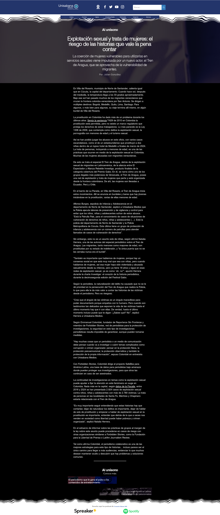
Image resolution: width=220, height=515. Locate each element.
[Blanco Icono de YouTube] (116, 7)
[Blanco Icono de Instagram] (122, 7)
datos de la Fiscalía (125, 386)
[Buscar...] (164, 7)
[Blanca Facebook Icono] (105, 7)
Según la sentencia (97, 120)
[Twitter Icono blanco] (111, 7)
